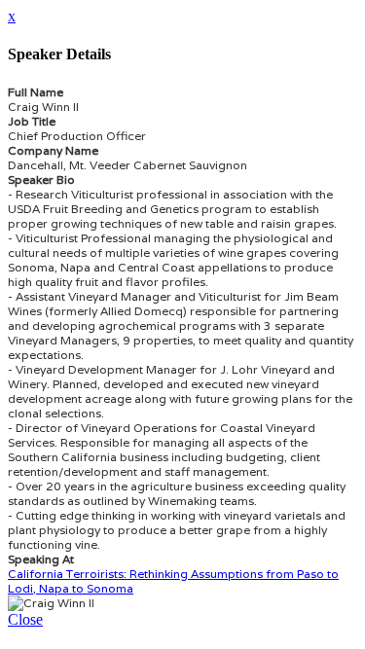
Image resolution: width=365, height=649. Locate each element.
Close (25, 619)
